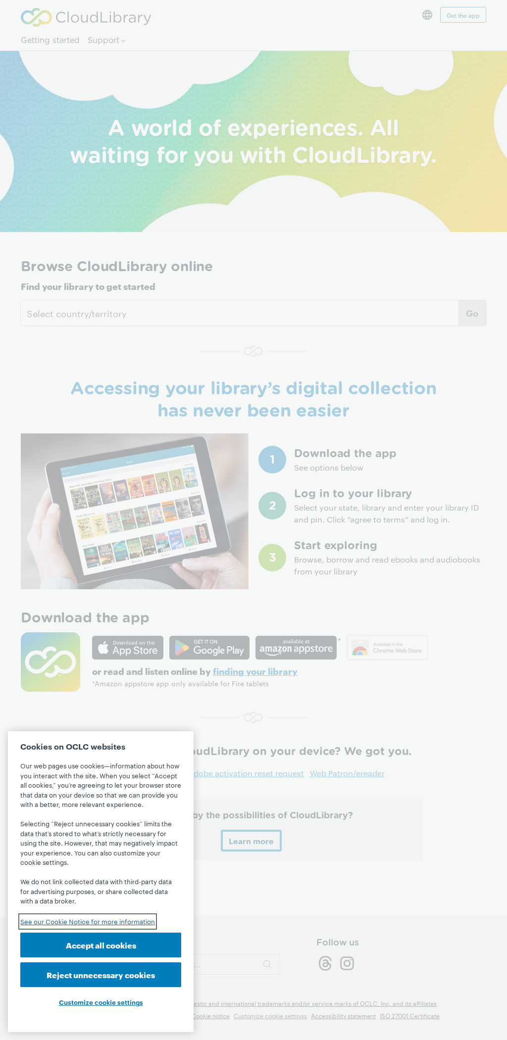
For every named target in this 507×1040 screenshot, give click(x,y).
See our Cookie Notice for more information (87, 921)
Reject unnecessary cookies (101, 974)
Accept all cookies (101, 944)
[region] (101, 881)
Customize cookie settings (101, 1001)
